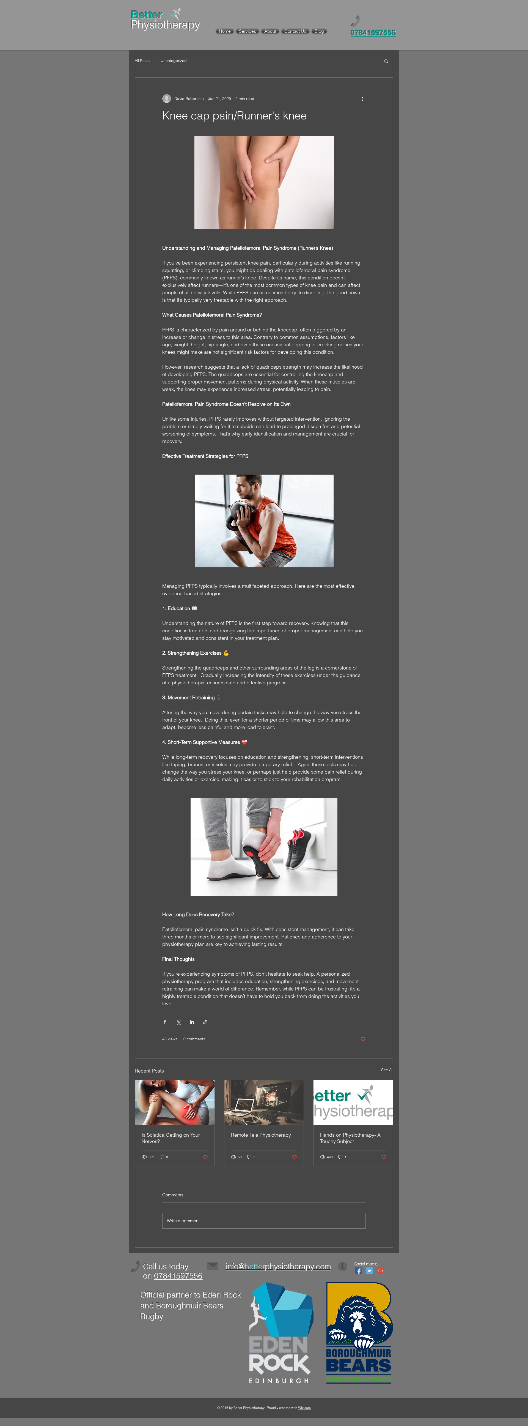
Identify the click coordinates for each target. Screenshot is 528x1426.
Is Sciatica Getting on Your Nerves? (171, 1138)
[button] (386, 61)
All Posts (142, 60)
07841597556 (178, 1275)
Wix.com (304, 1408)
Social (359, 1263)
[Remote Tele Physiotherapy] (264, 1102)
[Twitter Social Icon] (369, 1270)
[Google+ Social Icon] (380, 1270)
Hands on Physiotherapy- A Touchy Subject (350, 1138)
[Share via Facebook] (164, 1022)
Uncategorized (174, 60)
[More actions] (362, 98)
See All (387, 1069)
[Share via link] (205, 1022)
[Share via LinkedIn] (191, 1022)
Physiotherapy (165, 24)
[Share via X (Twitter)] (178, 1022)
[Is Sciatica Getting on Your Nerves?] (175, 1102)
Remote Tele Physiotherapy (261, 1135)
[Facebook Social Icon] (358, 1270)
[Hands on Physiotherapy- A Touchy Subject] (353, 1102)
